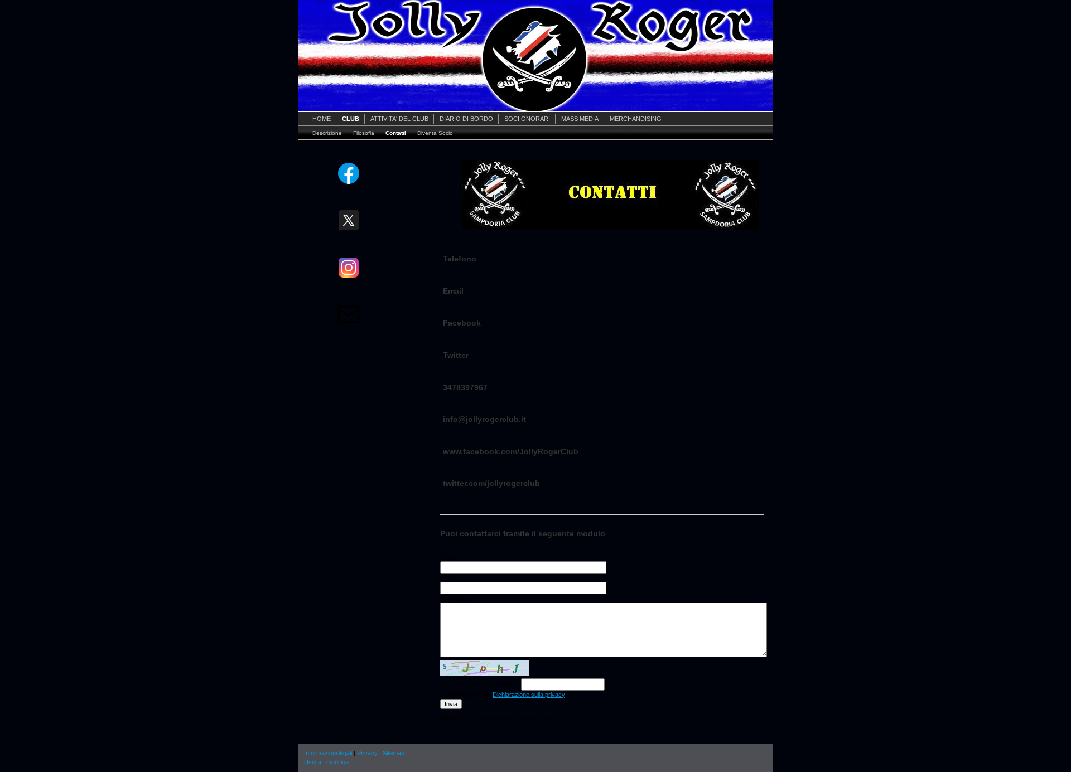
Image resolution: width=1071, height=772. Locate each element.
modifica (337, 762)
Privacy (367, 753)
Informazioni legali (328, 753)
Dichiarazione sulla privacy (529, 694)
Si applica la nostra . (503, 694)
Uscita (313, 762)
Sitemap (393, 753)
